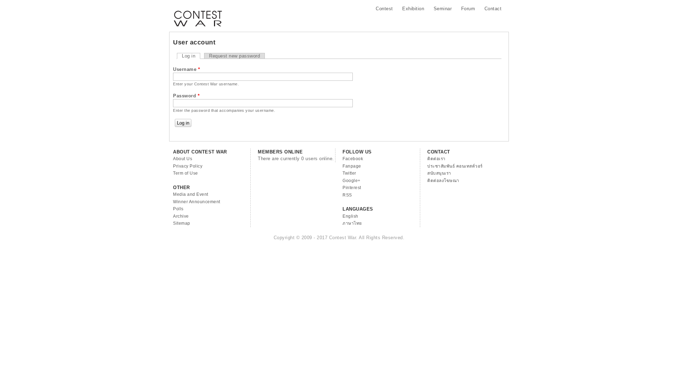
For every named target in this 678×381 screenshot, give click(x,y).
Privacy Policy (187, 166)
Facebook (353, 158)
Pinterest (352, 187)
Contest (384, 8)
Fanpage (352, 166)
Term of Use (185, 173)
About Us (182, 158)
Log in (191, 56)
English (350, 216)
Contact (493, 8)
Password (186, 95)
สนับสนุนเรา (439, 173)
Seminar (443, 8)
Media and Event (190, 194)
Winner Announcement (196, 201)
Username (186, 69)
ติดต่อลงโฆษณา (443, 180)
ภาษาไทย (352, 223)
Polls (178, 208)
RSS (347, 195)
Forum (468, 8)
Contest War (197, 14)
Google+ (352, 180)
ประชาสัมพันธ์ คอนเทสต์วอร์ (455, 166)
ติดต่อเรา (436, 158)
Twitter (349, 173)
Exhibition (413, 8)
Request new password (234, 56)
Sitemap (181, 223)
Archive (181, 216)
